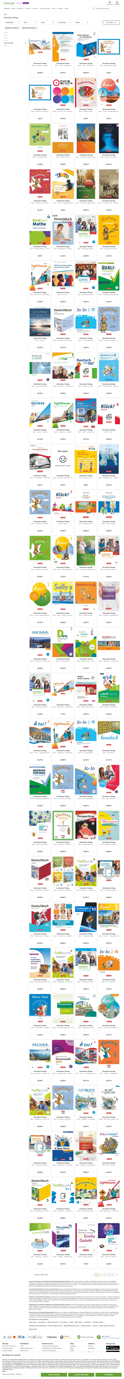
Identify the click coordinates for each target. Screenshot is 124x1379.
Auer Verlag (41, 1322)
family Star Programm (9, 1346)
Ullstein (95, 1325)
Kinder (72, 1350)
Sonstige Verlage (98, 1322)
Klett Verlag (32, 1322)
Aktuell (90, 1346)
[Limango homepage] (9, 3)
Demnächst (91, 1348)
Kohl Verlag (64, 1322)
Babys (72, 1348)
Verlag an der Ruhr (53, 1322)
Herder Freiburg (86, 1325)
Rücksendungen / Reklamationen (52, 1348)
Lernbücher (87, 1322)
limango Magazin (7, 1350)
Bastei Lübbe (33, 1329)
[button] (117, 3)
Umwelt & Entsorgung (49, 1350)
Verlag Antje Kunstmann (106, 1325)
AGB (21, 1346)
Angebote (73, 1346)
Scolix (71, 1322)
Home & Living (8, 43)
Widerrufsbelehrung (26, 1348)
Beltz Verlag (78, 1322)
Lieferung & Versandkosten (50, 1346)
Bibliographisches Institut (71, 1325)
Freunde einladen (7, 1348)
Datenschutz (24, 1350)
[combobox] (105, 8)
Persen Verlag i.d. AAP (55, 1325)
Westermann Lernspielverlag (37, 1325)
